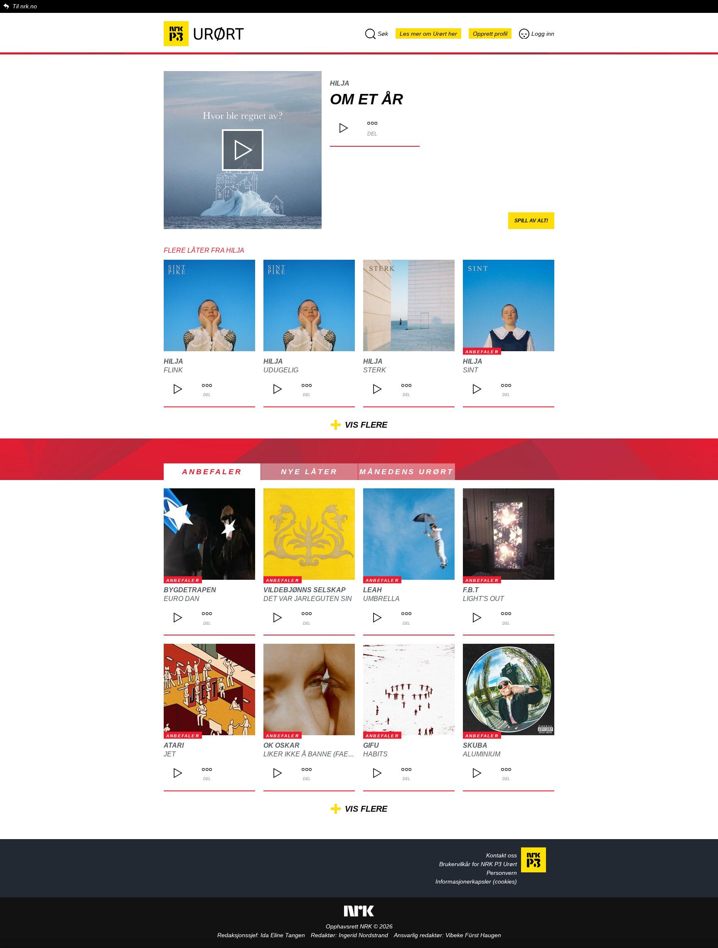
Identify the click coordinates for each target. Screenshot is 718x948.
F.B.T (471, 589)
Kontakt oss (501, 855)
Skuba (475, 745)
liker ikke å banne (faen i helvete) (327, 754)
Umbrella (381, 598)
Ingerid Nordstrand (363, 935)
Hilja (339, 83)
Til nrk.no (24, 6)
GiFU (371, 745)
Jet (170, 754)
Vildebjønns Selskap (304, 589)
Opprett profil (490, 33)
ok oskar (281, 745)
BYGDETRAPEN (190, 589)
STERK (374, 370)
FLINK (173, 370)
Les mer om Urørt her (428, 33)
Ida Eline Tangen (283, 935)
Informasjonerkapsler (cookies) (476, 881)
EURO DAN (181, 598)
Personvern (502, 872)
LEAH (372, 589)
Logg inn (542, 33)
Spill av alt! (531, 221)
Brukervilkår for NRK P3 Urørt (478, 864)
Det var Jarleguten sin (307, 598)
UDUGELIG (280, 370)
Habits (375, 754)
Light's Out (483, 598)
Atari (174, 745)
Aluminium (481, 754)
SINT (470, 370)
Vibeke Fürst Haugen (473, 935)
